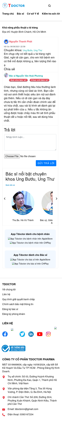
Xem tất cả (10, 185)
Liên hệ (6, 294)
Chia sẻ (9, 69)
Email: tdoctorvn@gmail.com (23, 409)
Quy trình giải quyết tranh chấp (18, 299)
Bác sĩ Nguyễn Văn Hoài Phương (26, 75)
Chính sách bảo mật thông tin (17, 304)
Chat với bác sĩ (39, 80)
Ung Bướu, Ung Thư (32, 50)
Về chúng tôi (9, 289)
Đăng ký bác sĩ (10, 309)
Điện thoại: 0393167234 (20, 414)
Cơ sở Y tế (33, 13)
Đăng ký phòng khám (13, 314)
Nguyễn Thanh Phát (20, 41)
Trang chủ (8, 13)
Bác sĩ (20, 13)
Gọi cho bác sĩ (18, 80)
